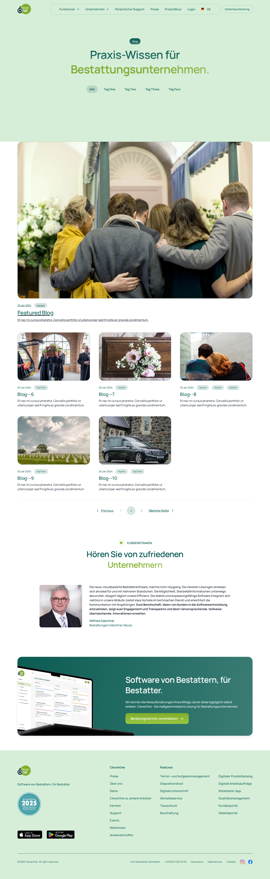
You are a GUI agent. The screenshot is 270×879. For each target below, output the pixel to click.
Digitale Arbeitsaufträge (235, 784)
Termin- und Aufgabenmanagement (185, 776)
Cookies (231, 861)
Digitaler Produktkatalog (236, 776)
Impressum (197, 861)
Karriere (115, 806)
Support (115, 813)
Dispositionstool (171, 784)
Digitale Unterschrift (174, 791)
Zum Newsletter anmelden (145, 861)
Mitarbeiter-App (230, 791)
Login (191, 9)
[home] (24, 9)
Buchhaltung (169, 813)
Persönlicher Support (130, 9)
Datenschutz (215, 861)
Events (114, 820)
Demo (114, 791)
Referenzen (118, 828)
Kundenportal (228, 806)
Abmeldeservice (171, 798)
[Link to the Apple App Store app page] (29, 834)
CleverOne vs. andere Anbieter (130, 798)
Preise (154, 9)
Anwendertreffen (121, 835)
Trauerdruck (168, 806)
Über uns (116, 784)
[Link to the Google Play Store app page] (61, 834)
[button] (69, 9)
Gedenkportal (228, 813)
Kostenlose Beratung (237, 9)
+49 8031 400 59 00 (175, 861)
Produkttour (173, 9)
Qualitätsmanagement (234, 798)
